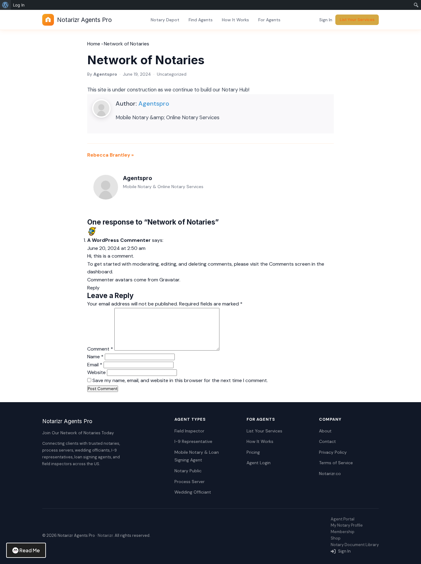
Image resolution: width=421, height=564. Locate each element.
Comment (100, 349)
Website (96, 372)
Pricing (253, 452)
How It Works (235, 20)
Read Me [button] (29, 550)
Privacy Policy (333, 452)
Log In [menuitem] (19, 4)
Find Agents (201, 20)
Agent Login (259, 462)
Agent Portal (342, 519)
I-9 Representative (193, 441)
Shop (336, 538)
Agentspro (153, 103)
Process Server (189, 481)
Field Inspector (189, 431)
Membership (342, 531)
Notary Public (188, 471)
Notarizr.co (330, 473)
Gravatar (169, 279)
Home (93, 43)
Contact (327, 441)
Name (95, 356)
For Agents (269, 20)
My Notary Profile (347, 525)
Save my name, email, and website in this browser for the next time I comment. (180, 380)
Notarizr (105, 535)
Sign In (325, 20)
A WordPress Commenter (119, 240)
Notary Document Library (355, 544)
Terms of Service (336, 462)
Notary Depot (165, 20)
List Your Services (357, 19)
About (325, 431)
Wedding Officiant (192, 492)
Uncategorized (171, 74)
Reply (93, 287)
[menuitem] (5, 5)
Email (94, 364)
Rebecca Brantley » (110, 155)
